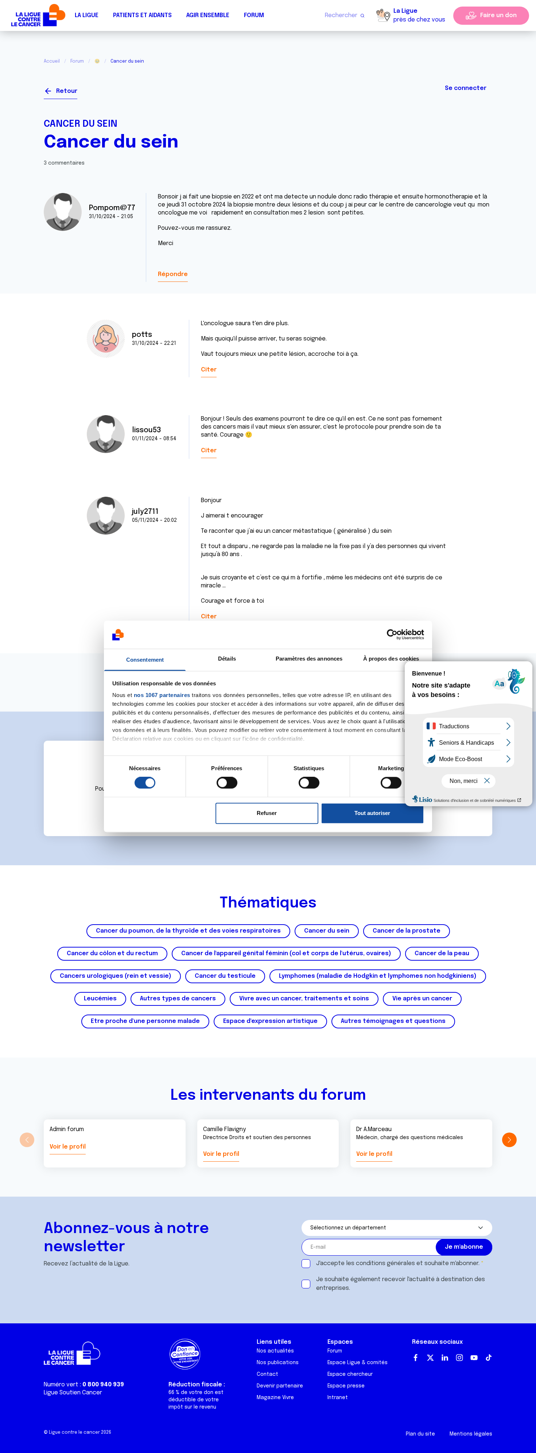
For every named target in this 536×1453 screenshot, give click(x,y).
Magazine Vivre (275, 1397)
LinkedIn (444, 1357)
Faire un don (498, 15)
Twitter (430, 1357)
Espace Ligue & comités (357, 1362)
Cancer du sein (80, 124)
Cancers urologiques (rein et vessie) (115, 976)
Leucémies (100, 999)
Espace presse (346, 1386)
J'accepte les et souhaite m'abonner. (397, 1263)
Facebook (415, 1357)
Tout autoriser (372, 813)
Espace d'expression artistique (270, 1021)
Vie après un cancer (422, 999)
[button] (509, 1140)
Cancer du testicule (225, 976)
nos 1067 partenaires (162, 695)
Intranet (337, 1397)
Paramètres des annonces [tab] (309, 658)
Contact (267, 1374)
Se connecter (465, 88)
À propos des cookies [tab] (391, 658)
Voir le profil (68, 1147)
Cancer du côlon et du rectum (112, 953)
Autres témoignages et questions (393, 1021)
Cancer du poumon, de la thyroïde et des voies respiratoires (188, 931)
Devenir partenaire (280, 1386)
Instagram (459, 1357)
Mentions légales (471, 1434)
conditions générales (385, 1263)
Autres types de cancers (178, 999)
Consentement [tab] (145, 660)
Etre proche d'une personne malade (145, 1021)
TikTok (488, 1357)
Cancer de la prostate (406, 931)
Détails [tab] (227, 658)
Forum (254, 15)
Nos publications (278, 1362)
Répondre (173, 274)
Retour (66, 91)
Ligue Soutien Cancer (73, 1393)
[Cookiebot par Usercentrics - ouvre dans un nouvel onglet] (392, 634)
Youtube (474, 1357)
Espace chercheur (350, 1374)
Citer (209, 370)
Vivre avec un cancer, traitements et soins (304, 999)
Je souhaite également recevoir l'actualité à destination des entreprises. (400, 1283)
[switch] (227, 783)
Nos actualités (275, 1351)
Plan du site (420, 1434)
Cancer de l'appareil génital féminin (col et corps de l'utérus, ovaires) (286, 953)
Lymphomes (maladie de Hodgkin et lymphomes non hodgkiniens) (378, 976)
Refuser (267, 813)
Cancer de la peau (442, 953)
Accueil (52, 61)
